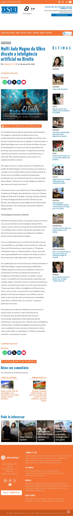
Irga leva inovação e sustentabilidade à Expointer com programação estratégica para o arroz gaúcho (61, 205)
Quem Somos (58, 473)
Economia (66, 456)
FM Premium (65, 486)
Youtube (70, 1)
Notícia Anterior (9, 378)
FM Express (29, 488)
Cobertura (28, 475)
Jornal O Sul (9, 10)
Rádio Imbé (40, 490)
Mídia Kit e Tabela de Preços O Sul (51, 462)
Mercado (23, 33)
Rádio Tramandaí (40, 488)
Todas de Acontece (25, 361)
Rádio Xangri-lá (30, 490)
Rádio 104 (62, 483)
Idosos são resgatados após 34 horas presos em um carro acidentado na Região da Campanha (62, 254)
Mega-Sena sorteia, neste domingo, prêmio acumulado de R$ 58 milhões (61, 111)
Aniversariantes (55, 460)
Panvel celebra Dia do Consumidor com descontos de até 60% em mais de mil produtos (10, 395)
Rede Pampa (48, 33)
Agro (26, 458)
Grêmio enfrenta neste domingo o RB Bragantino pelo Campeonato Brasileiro (61, 181)
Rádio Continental (52, 483)
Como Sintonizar (39, 475)
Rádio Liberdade (41, 486)
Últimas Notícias (36, 471)
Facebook (62, 1)
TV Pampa (51, 499)
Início (27, 471)
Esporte (41, 458)
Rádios (43, 499)
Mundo (46, 456)
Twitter (66, 1)
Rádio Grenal (40, 483)
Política (53, 456)
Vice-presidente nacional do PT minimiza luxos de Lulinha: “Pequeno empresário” (61, 279)
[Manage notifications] (68, 511)
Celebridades (62, 458)
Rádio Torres (62, 488)
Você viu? (46, 460)
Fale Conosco (11, 493)
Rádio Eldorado (54, 486)
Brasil (27, 456)
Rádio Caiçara (29, 486)
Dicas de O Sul (36, 460)
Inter (54, 458)
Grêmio (48, 458)
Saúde (27, 460)
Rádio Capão (52, 488)
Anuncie (42, 33)
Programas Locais (31, 473)
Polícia (59, 456)
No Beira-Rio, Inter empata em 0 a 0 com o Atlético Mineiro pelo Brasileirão (61, 158)
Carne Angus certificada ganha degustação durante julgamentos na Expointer (61, 134)
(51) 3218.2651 (13, 474)
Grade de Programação (50, 471)
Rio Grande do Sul (36, 456)
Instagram (59, 1)
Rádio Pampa (29, 483)
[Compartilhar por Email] (23, 82)
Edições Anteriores (31, 462)
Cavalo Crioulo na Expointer (60, 89)
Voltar (8, 361)
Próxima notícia (38, 378)
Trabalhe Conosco (47, 501)
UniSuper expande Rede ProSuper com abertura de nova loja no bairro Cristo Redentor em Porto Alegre (38, 396)
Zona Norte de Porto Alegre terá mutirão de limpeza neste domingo (62, 230)
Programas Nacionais (45, 473)
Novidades (28, 501)
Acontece (6, 43)
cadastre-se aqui (61, 15)
